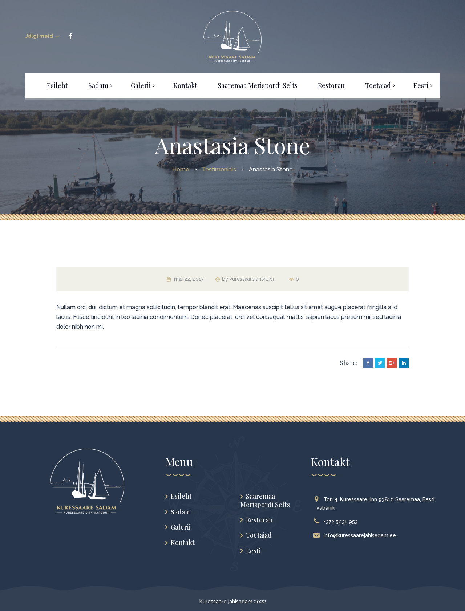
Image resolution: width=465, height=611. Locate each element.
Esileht (181, 496)
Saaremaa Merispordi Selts (265, 500)
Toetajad (259, 535)
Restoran (259, 520)
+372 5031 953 (341, 522)
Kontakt (183, 542)
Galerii (181, 527)
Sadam (181, 512)
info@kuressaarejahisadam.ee (360, 535)
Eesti (253, 551)
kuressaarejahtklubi (252, 279)
